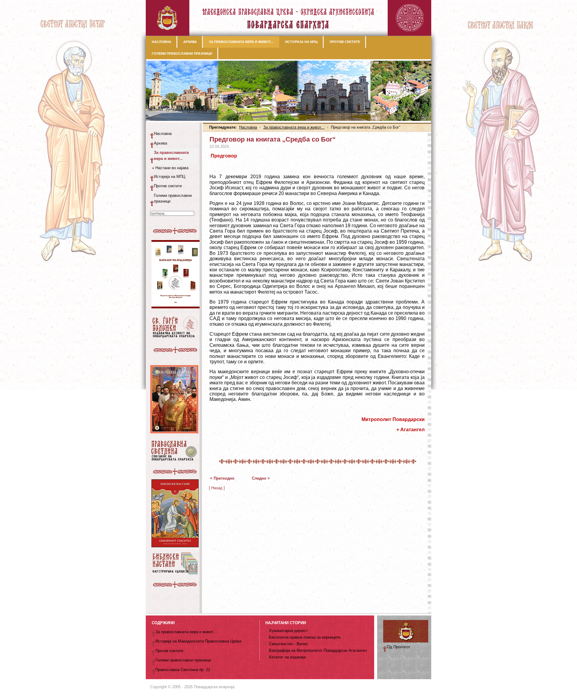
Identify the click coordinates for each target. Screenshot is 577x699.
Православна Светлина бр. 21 (182, 669)
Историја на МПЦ (169, 176)
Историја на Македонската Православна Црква (198, 641)
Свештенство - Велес (288, 644)
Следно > (261, 478)
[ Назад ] (217, 488)
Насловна (248, 127)
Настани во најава (171, 168)
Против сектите (168, 186)
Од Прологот (398, 647)
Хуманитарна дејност (288, 630)
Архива (160, 143)
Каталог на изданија (287, 657)
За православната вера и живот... (294, 127)
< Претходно (222, 478)
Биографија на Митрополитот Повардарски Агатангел (318, 650)
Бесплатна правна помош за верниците (304, 637)
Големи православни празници (173, 198)
